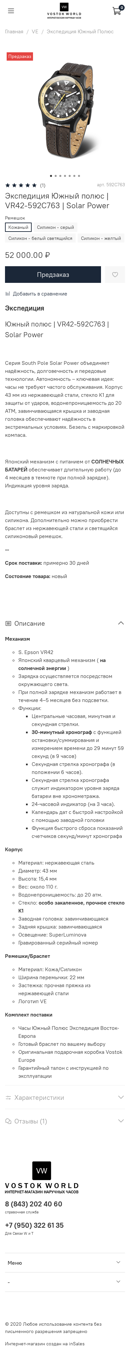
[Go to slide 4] (65, 176)
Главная (14, 31)
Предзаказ (53, 274)
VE (35, 31)
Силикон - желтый (101, 238)
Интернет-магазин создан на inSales (45, 1344)
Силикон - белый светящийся (40, 238)
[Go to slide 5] (70, 176)
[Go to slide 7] (79, 176)
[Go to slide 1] (51, 176)
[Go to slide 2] (56, 176)
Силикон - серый (55, 227)
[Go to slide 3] (60, 176)
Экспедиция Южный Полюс (80, 31)
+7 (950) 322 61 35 (34, 1225)
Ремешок (15, 218)
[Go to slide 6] (74, 176)
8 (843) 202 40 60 (33, 1203)
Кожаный (18, 227)
